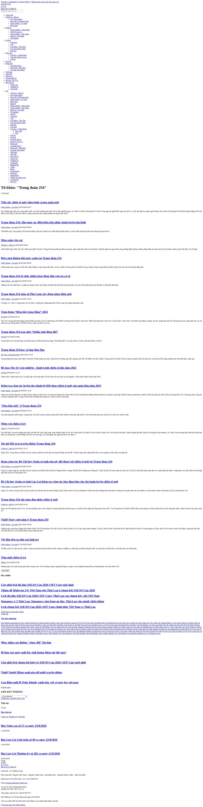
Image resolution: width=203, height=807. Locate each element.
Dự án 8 (13, 182)
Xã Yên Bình (189, 625)
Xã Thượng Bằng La (166, 623)
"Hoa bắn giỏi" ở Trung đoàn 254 (21, 405)
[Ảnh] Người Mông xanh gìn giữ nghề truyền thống (31, 672)
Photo (12, 169)
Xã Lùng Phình (60, 631)
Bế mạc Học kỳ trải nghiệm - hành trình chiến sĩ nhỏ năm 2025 (38, 367)
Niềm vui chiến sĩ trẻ (13, 423)
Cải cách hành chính (17, 49)
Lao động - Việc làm (18, 47)
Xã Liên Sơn (121, 623)
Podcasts (13, 173)
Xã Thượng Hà (129, 629)
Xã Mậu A (61, 625)
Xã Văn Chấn (152, 623)
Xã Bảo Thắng (113, 627)
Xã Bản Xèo (10, 629)
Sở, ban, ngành (24, 623)
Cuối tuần (14, 89)
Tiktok (3, 429)
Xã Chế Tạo (160, 631)
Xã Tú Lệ (80, 623)
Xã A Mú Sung (177, 627)
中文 (9, 4)
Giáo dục (13, 43)
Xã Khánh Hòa (124, 625)
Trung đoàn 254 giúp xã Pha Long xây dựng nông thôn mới (36, 294)
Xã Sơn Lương (141, 623)
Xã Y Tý (167, 627)
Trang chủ (9, 15)
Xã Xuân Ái (70, 625)
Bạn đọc (13, 51)
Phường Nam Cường (100, 634)
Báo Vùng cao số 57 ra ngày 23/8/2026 (23, 725)
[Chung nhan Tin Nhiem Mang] (13, 805)
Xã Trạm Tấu (89, 623)
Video (12, 167)
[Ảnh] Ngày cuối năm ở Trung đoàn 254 (24, 519)
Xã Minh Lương (85, 629)
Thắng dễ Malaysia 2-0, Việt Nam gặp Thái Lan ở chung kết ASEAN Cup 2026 (48, 590)
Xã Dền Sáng (158, 627)
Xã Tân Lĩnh (113, 625)
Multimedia (14, 165)
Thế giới (9, 74)
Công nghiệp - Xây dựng (19, 34)
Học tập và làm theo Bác (19, 21)
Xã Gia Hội (130, 623)
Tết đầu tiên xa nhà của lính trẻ (20, 539)
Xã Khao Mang (43, 623)
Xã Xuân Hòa (140, 629)
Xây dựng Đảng (16, 19)
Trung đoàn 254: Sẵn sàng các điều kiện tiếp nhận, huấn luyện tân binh (43, 222)
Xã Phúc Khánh (152, 629)
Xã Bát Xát (19, 629)
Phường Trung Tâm (44, 634)
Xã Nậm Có (180, 631)
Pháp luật (9, 64)
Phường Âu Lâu (114, 634)
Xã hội (8, 40)
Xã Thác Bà (179, 625)
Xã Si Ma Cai (116, 631)
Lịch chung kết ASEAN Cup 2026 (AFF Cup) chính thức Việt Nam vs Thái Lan (48, 606)
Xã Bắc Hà (39, 631)
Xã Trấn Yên (8, 627)
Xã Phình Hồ (111, 623)
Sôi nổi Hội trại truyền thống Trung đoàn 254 (28, 443)
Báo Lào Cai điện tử (8, 9)
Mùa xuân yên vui (12, 240)
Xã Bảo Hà (163, 629)
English (4, 4)
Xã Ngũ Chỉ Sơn (149, 631)
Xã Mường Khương (84, 631)
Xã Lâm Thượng (91, 625)
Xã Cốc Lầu (9, 631)
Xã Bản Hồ (183, 629)
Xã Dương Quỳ (61, 629)
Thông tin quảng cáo (18, 178)
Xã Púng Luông (70, 623)
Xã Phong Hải (88, 627)
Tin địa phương (8, 618)
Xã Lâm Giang (28, 625)
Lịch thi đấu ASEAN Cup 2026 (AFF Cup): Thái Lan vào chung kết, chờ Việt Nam (50, 595)
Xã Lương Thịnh (33, 627)
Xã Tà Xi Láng (191, 631)
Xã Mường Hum (146, 627)
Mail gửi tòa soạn (38, 2)
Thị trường (14, 38)
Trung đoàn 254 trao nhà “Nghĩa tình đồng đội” (29, 331)
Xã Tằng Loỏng (125, 627)
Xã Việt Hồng (45, 627)
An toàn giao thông (17, 70)
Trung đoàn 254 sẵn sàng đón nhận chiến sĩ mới (29, 499)
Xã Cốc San (66, 627)
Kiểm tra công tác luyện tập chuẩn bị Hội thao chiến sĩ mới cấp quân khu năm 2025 (51, 385)
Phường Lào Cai (143, 634)
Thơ (16, 133)
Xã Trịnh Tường (189, 627)
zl (5, 7)
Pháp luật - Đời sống (18, 68)
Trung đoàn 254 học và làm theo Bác (23, 349)
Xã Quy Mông (56, 627)
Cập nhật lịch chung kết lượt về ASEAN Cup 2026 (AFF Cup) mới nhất (43, 662)
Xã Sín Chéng (127, 631)
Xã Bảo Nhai (19, 631)
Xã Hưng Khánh (19, 627)
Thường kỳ (14, 87)
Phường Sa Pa (155, 634)
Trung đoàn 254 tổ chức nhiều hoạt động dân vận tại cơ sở (35, 276)
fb (1, 7)
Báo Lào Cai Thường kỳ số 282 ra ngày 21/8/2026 (30, 753)
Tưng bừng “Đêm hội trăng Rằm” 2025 (24, 311)
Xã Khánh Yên (39, 629)
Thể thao (9, 72)
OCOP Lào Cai (16, 32)
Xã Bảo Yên (108, 629)
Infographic (14, 175)
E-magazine (14, 171)
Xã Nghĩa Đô (118, 629)
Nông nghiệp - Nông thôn (20, 30)
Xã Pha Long (71, 631)
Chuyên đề (14, 180)
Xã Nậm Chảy (97, 629)
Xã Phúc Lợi (135, 625)
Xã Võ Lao (28, 629)
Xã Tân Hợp (52, 625)
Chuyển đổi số (11, 78)
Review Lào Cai (12, 80)
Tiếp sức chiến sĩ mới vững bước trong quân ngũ (30, 202)
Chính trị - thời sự (12, 17)
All (7, 91)
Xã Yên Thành (168, 625)
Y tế (11, 45)
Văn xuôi (18, 131)
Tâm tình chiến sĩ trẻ (13, 557)
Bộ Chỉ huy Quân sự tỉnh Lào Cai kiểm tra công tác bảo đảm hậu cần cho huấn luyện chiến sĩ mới (59, 481)
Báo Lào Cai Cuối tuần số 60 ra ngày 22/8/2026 (29, 739)
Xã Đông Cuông (40, 625)
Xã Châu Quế (17, 625)
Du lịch (8, 62)
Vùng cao (14, 85)
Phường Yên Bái (85, 634)
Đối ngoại (14, 26)
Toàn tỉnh (33, 623)
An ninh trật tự (15, 66)
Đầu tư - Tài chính (17, 36)
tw (7, 765)
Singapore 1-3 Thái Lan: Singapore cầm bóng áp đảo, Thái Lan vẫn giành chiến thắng (52, 601)
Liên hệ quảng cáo (52, 2)
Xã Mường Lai (145, 625)
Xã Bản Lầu (97, 631)
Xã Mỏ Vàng (80, 625)
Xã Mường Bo (173, 629)
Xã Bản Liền (30, 631)
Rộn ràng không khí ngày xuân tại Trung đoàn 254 (31, 258)
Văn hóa (9, 53)
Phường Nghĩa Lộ (30, 634)
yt (3, 7)
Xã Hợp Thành (77, 627)
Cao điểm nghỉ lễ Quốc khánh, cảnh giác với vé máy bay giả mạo (39, 682)
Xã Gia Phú (135, 627)
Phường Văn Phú (72, 634)
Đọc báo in (10, 83)
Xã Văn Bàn (50, 629)
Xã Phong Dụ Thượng (14, 634)
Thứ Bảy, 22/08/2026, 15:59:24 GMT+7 (16, 2)
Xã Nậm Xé (137, 631)
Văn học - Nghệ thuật (18, 55)
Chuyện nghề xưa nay (18, 57)
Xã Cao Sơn (106, 631)
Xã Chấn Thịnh (180, 623)
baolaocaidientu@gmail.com (16, 783)
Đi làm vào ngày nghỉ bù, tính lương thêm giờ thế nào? (33, 652)
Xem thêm (5, 571)
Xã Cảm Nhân (157, 625)
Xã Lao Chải (170, 631)
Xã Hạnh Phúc (100, 623)
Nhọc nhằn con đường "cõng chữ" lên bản (26, 642)
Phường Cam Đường (129, 634)
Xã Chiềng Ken (73, 629)
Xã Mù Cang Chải (56, 623)
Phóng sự (9, 76)
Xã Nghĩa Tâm (192, 623)
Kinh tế (8, 28)
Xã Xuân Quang (100, 627)
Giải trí (13, 59)
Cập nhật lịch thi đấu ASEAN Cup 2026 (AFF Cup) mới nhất (37, 584)
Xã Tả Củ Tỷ (49, 631)
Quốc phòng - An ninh (18, 24)
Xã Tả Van (192, 629)
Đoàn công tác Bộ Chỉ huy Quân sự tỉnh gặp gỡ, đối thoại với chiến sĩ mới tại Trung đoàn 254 (56, 461)
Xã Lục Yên (103, 625)
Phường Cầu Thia (59, 634)
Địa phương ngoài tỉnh (9, 623)
